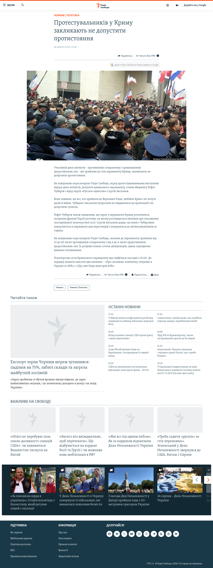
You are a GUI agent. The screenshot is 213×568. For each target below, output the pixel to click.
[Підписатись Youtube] (132, 534)
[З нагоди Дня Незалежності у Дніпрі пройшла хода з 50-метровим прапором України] (131, 480)
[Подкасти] (167, 5)
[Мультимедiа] (177, 5)
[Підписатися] (176, 534)
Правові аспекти (67, 544)
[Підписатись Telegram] (154, 534)
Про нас (62, 532)
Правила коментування (23, 556)
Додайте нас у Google (195, 5)
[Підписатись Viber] (146, 534)
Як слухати (16, 532)
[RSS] (161, 534)
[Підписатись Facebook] (109, 534)
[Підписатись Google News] (117, 534)
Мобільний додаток (21, 538)
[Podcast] (169, 534)
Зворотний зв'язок (68, 556)
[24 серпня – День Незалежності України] (180, 480)
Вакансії (63, 550)
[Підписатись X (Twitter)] (124, 534)
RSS (12, 550)
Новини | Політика (66, 15)
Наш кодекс (65, 538)
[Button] (125, 56)
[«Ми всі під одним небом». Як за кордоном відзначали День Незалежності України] (131, 420)
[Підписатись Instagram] (139, 534)
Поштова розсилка (20, 544)
